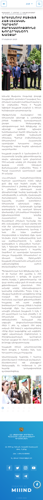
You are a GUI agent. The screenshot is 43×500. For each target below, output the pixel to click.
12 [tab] (23, 411)
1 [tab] (3, 408)
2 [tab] (8, 408)
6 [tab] (29, 408)
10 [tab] (13, 411)
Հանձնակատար (28, 12)
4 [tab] (18, 408)
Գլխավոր (6, 12)
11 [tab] (18, 411)
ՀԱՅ (28, 4)
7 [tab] (34, 408)
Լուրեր (16, 12)
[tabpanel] (16, 390)
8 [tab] (2, 411)
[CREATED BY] (21, 488)
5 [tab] (24, 408)
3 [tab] (13, 408)
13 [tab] (29, 411)
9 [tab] (7, 411)
